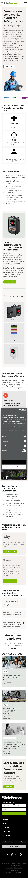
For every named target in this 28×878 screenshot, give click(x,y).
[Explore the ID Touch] (14, 226)
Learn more (14, 648)
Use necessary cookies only (14, 467)
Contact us (7, 842)
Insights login (21, 842)
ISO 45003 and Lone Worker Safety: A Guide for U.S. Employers (12, 711)
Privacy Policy (18, 868)
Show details (19, 457)
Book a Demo (9, 786)
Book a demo (14, 846)
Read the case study (10, 551)
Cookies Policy (14, 870)
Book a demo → (9, 66)
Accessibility (9, 868)
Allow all (14, 461)
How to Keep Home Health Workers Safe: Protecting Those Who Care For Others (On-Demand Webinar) (14, 745)
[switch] (24, 441)
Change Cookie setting (14, 872)
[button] (25, 3)
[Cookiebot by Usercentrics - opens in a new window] (19, 410)
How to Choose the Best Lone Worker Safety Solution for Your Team (13, 678)
